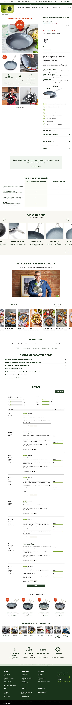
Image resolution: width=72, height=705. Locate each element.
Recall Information (7, 696)
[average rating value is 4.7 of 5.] (46, 19)
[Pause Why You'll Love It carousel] (67, 251)
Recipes (33, 1)
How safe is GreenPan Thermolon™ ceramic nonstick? (19, 359)
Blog (37, 1)
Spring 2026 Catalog (25, 682)
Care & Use (6, 692)
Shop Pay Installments (25, 679)
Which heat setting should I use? (13, 368)
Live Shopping (24, 675)
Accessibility (6, 695)
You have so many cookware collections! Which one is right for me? (22, 371)
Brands (23, 1)
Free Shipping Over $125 (30, 4)
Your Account (40, 674)
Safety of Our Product (7, 681)
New (15, 1)
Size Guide (68, 25)
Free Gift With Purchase (42, 4)
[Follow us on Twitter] (58, 682)
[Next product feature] (67, 219)
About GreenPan (7, 674)
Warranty (39, 675)
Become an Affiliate (24, 695)
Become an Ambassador (25, 696)
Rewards (28, 1)
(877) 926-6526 (24, 693)
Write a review (60, 392)
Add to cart (47, 50)
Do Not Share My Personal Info (7, 703)
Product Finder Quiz (43, 1)
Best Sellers (11, 1)
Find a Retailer (6, 693)
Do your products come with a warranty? (16, 374)
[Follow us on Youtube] (69, 682)
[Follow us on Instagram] (63, 682)
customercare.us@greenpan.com (26, 692)
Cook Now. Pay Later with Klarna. (27, 678)
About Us (4, 1)
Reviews (19, 1)
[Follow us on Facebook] (61, 682)
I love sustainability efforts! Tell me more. (16, 377)
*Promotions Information (42, 678)
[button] (56, 54)
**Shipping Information (42, 679)
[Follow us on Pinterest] (65, 682)
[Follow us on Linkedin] (67, 682)
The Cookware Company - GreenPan (10, 685)
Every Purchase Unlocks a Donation (44, 681)
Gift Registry (24, 681)
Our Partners (6, 682)
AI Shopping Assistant (52, 1)
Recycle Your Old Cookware (8, 678)
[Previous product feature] (4, 219)
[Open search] (66, 7)
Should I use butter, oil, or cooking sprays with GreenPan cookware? (23, 362)
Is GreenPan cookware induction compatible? (17, 365)
